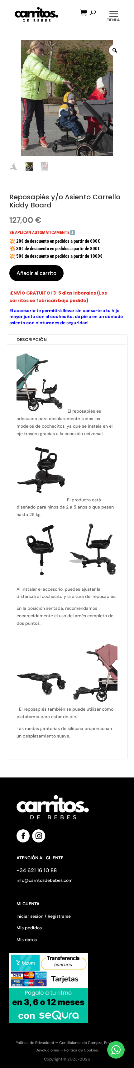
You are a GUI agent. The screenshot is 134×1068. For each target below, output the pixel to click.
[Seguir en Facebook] (23, 835)
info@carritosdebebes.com (45, 880)
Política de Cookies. (81, 1050)
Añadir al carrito (36, 273)
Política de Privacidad (35, 1042)
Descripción (32, 339)
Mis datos (27, 939)
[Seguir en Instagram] (38, 835)
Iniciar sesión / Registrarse (44, 916)
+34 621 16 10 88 (37, 870)
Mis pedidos (29, 928)
